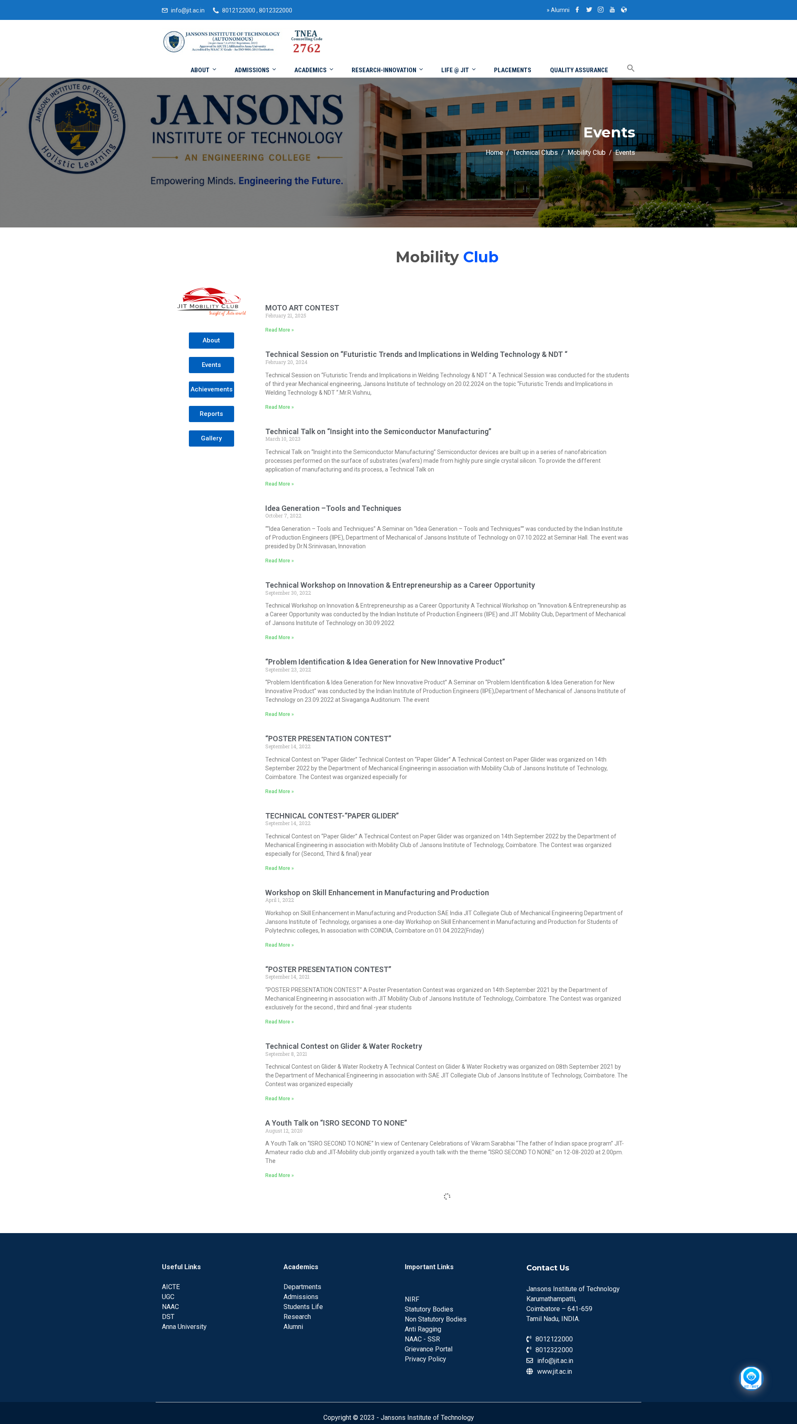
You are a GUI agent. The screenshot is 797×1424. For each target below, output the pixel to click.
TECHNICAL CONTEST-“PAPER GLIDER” (332, 815)
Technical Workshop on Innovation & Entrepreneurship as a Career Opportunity (400, 585)
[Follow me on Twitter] (589, 10)
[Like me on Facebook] (577, 10)
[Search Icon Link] (624, 69)
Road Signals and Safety (306, 1277)
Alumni (558, 10)
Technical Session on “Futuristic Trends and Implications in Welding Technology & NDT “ (416, 354)
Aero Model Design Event (308, 1353)
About (200, 70)
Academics (310, 70)
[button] (211, 340)
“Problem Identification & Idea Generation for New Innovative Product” (385, 661)
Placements (512, 70)
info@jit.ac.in (188, 10)
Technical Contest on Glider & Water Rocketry (343, 1046)
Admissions (252, 70)
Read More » (279, 330)
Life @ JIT (455, 70)
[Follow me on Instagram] (601, 10)
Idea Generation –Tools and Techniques (333, 508)
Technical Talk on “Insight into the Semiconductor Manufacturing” (378, 431)
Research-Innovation (384, 70)
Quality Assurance (579, 70)
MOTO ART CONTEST (302, 307)
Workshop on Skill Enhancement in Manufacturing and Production (377, 892)
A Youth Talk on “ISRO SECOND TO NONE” (336, 1123)
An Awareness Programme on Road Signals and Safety (357, 1199)
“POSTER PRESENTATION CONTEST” (328, 738)
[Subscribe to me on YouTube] (612, 10)
